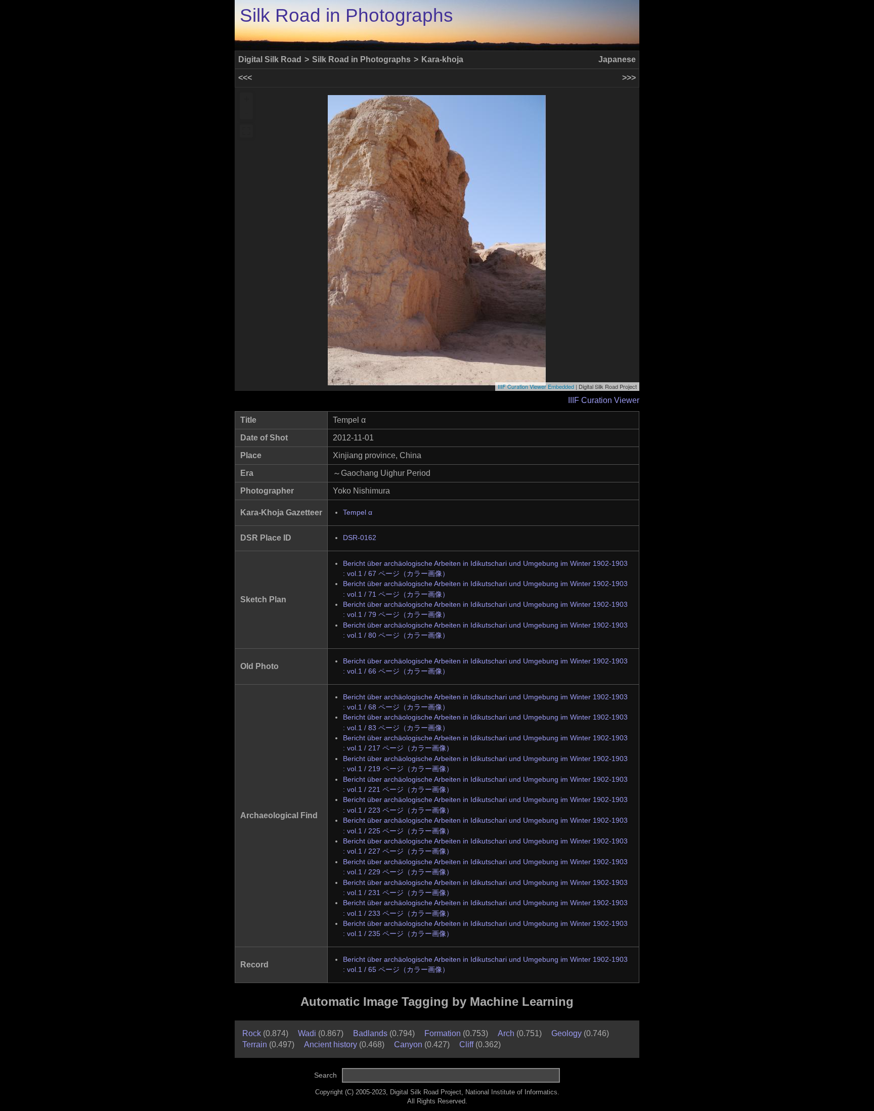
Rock (251, 1033)
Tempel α (357, 512)
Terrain (254, 1044)
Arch (506, 1033)
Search (325, 1075)
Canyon (408, 1044)
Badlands (370, 1033)
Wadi (307, 1033)
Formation (442, 1033)
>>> (629, 77)
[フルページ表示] (246, 131)
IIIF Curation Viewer (603, 400)
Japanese (617, 59)
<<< (245, 77)
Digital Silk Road (269, 59)
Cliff (466, 1044)
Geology (566, 1033)
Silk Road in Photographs (346, 15)
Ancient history (330, 1044)
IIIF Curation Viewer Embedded (536, 386)
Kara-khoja (442, 59)
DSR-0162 (359, 538)
